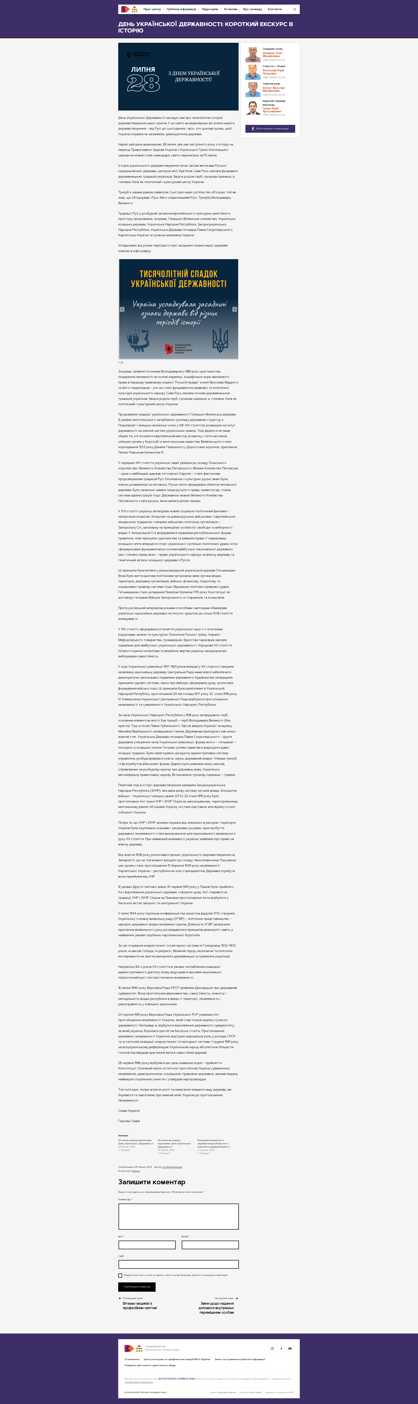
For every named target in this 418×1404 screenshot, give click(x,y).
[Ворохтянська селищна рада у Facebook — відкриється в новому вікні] (281, 1348)
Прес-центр (152, 9)
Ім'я (121, 1236)
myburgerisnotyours (226, 1393)
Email (185, 1236)
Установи (230, 9)
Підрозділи (210, 9)
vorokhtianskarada (172, 1167)
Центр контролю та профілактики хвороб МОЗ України (177, 1359)
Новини (135, 1171)
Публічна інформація (181, 9)
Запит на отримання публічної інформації (240, 1359)
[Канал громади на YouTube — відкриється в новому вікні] (290, 1348)
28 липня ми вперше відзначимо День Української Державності (174, 1143)
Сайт (121, 1256)
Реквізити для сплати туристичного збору (150, 1365)
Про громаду (252, 9)
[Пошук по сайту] (294, 9)
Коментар (125, 1199)
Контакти (275, 9)
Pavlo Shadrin (256, 1393)
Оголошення (132, 1359)
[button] (122, 309)
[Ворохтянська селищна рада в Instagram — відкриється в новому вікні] (272, 1348)
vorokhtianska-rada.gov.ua (139, 1382)
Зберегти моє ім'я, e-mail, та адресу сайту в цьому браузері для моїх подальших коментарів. (176, 1275)
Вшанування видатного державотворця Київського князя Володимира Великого (214, 1143)
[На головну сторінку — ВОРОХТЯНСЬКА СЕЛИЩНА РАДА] (129, 9)
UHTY (291, 1393)
